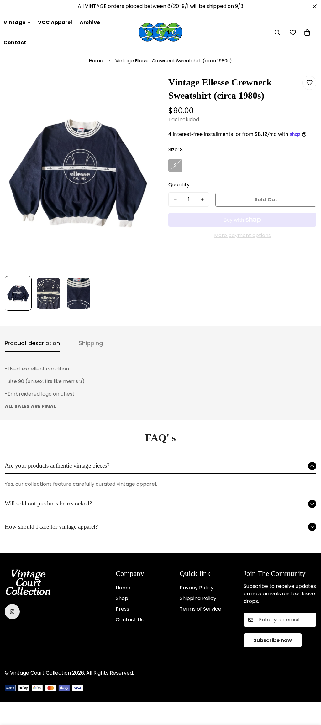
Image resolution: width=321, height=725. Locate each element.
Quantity (179, 184)
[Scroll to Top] (309, 691)
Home (96, 60)
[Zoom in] (139, 87)
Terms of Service (200, 609)
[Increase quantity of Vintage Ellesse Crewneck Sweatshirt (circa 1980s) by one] (202, 199)
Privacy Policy (196, 587)
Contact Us (130, 619)
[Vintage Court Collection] (160, 32)
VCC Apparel (55, 22)
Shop (122, 598)
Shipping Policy (198, 598)
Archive (90, 22)
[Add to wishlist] (309, 83)
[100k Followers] (12, 611)
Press (122, 609)
